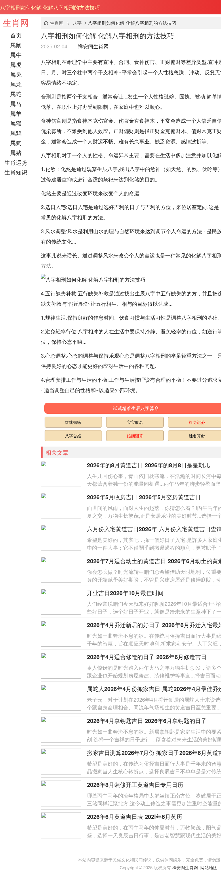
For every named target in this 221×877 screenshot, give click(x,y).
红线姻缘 (73, 422)
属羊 (16, 113)
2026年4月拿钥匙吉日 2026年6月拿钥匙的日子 (147, 720)
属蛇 (16, 94)
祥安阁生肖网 (93, 46)
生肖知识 (15, 172)
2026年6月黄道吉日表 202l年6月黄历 (134, 816)
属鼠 (16, 45)
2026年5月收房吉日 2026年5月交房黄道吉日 (144, 497)
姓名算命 (197, 436)
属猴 (16, 123)
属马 (16, 103)
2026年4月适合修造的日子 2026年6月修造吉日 (147, 656)
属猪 (16, 152)
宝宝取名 (135, 422)
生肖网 (16, 22)
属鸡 (16, 133)
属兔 (16, 74)
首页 (16, 35)
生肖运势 (15, 162)
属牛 (16, 54)
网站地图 (209, 867)
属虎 (16, 64)
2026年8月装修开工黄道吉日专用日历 (135, 784)
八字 (77, 23)
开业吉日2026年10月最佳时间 (125, 593)
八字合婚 (73, 436)
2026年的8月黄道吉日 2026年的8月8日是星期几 (148, 465)
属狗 (16, 142)
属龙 (16, 84)
